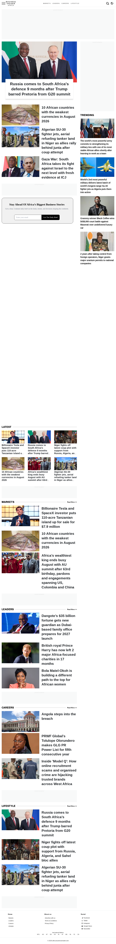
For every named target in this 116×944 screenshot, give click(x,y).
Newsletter (87, 929)
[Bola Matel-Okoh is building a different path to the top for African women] (39, 678)
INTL (38, 934)
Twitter (86, 920)
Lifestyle (75, 3)
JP (62, 934)
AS (43, 934)
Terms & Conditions (51, 921)
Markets (47, 3)
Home (10, 914)
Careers (65, 3)
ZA (78, 934)
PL (74, 934)
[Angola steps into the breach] (39, 721)
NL (70, 934)
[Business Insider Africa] (11, 3)
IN (58, 934)
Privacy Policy (49, 923)
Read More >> (72, 502)
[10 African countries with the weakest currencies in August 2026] (39, 115)
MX (66, 934)
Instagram (87, 923)
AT (47, 934)
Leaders (56, 3)
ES (55, 934)
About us (47, 914)
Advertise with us (50, 918)
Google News (88, 926)
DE (51, 934)
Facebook (87, 918)
